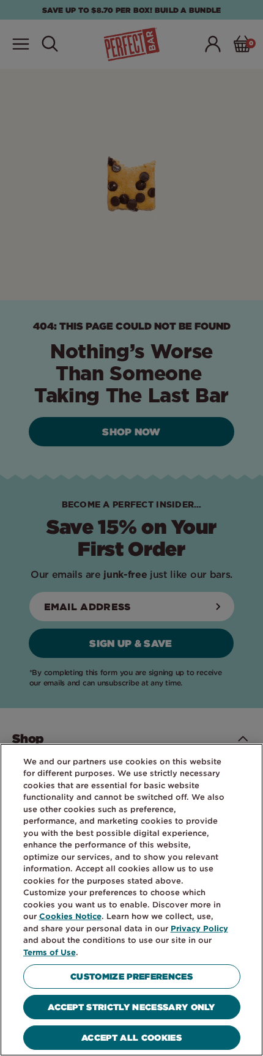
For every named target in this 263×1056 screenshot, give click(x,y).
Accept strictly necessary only (131, 1007)
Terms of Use (49, 952)
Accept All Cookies (131, 1037)
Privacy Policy (199, 928)
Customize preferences (131, 976)
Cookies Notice (70, 915)
